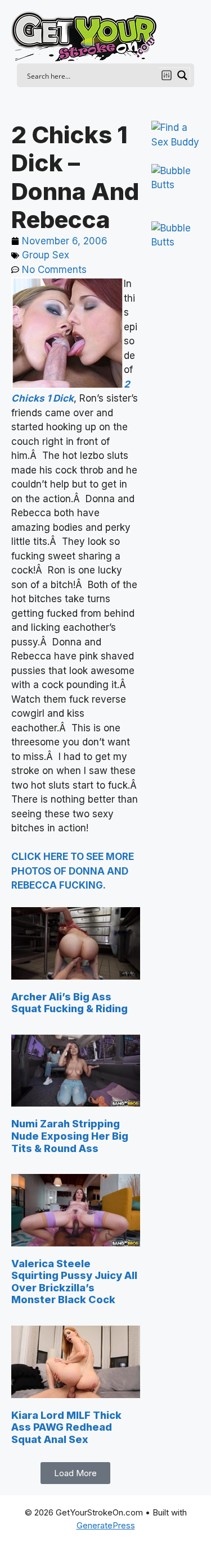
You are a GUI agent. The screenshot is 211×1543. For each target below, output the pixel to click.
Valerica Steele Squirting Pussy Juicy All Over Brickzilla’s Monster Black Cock (74, 1282)
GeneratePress (106, 1525)
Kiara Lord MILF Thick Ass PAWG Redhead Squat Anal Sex (66, 1427)
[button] (75, 1473)
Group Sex (45, 255)
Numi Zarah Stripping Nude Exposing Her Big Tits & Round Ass (69, 1136)
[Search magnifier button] (182, 75)
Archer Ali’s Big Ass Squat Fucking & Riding (69, 1003)
